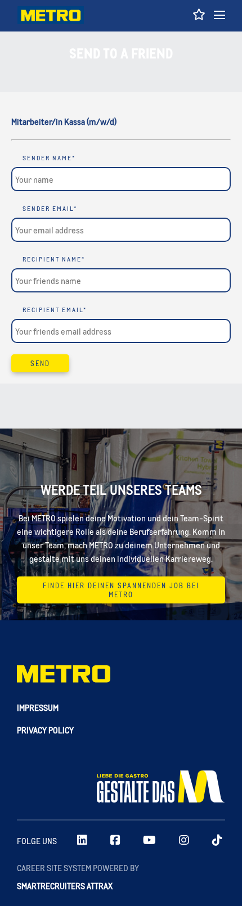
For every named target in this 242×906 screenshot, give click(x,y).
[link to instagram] (184, 841)
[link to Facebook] (115, 841)
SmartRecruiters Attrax (65, 885)
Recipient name (54, 259)
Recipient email (55, 309)
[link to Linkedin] (82, 841)
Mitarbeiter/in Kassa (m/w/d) (63, 121)
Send (40, 363)
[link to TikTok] (217, 841)
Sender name (49, 158)
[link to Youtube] (149, 841)
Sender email (50, 208)
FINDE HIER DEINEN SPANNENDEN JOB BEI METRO (121, 590)
